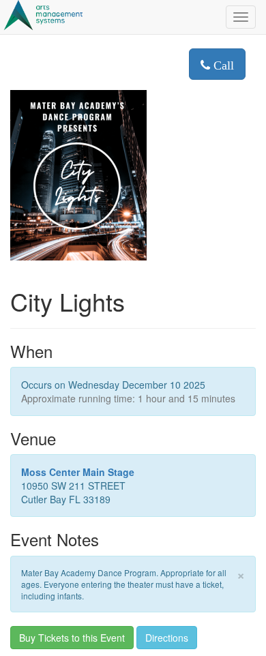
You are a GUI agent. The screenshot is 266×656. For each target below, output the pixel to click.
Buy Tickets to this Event (72, 637)
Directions (166, 637)
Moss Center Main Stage (77, 472)
